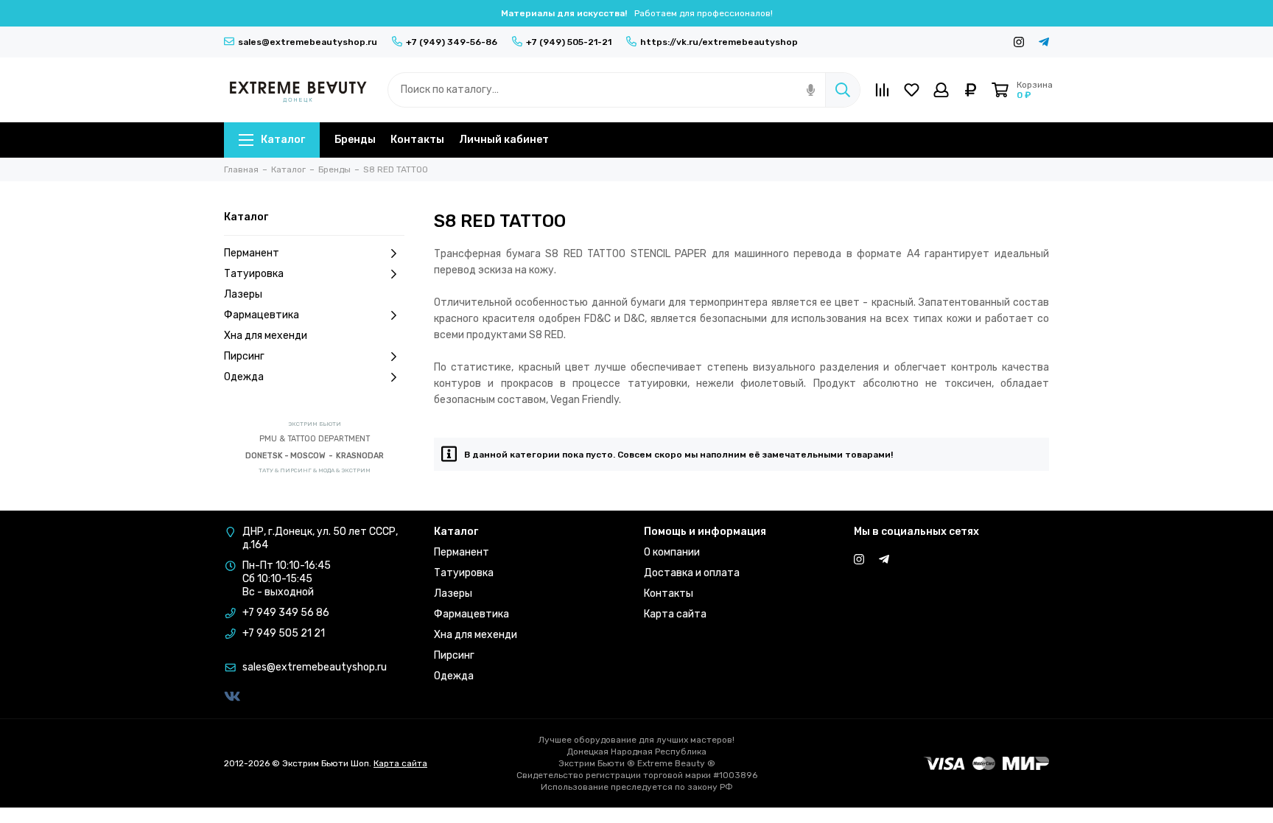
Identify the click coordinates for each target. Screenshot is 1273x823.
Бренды (355, 139)
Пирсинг (244, 356)
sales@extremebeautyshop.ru (307, 42)
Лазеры (243, 294)
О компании (672, 552)
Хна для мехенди (265, 335)
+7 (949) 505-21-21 (568, 42)
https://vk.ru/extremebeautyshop (719, 42)
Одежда (244, 377)
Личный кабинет (504, 139)
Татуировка (254, 273)
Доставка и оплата (692, 573)
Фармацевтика (261, 315)
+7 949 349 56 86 (285, 612)
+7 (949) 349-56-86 (451, 42)
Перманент (251, 253)
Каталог (283, 139)
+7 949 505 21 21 (283, 633)
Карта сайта (675, 614)
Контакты (417, 139)
